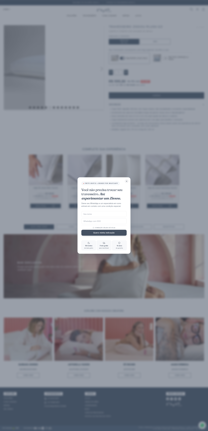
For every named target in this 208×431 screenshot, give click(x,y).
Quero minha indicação (104, 233)
